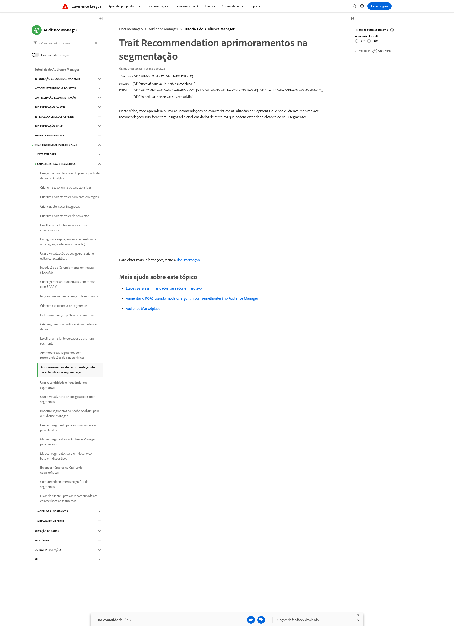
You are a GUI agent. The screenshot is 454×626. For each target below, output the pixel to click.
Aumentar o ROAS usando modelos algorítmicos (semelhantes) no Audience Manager (192, 298)
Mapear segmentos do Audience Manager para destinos (68, 441)
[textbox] (66, 43)
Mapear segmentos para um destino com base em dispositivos (67, 455)
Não (375, 40)
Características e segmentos (56, 164)
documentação (188, 259)
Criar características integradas (60, 206)
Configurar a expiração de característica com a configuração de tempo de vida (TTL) (69, 241)
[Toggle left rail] (101, 18)
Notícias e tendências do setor (55, 88)
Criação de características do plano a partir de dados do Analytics (70, 175)
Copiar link (384, 50)
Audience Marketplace (143, 308)
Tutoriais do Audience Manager (57, 69)
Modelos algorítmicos (52, 511)
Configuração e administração (55, 97)
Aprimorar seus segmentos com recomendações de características (62, 355)
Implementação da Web (50, 107)
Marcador (364, 50)
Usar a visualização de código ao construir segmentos (67, 399)
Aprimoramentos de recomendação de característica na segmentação (68, 369)
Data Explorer (46, 154)
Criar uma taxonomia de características (65, 187)
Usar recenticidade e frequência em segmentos (63, 385)
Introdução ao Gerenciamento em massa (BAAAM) (67, 270)
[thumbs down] (261, 620)
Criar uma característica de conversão (64, 216)
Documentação (131, 28)
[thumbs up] (251, 620)
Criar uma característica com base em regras (69, 197)
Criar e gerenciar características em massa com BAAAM (67, 284)
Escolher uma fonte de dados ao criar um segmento (67, 340)
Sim (363, 40)
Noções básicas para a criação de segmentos (69, 296)
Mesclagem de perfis (51, 520)
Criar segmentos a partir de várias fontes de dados (68, 326)
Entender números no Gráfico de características (61, 470)
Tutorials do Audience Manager (209, 28)
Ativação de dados (47, 531)
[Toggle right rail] (353, 18)
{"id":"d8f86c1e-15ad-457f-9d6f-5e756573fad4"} (162, 76)
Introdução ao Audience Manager (57, 79)
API (36, 559)
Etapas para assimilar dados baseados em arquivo (164, 288)
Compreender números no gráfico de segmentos (64, 484)
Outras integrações (48, 550)
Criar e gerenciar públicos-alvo (55, 145)
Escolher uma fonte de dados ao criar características (64, 227)
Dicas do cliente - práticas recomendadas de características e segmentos (69, 498)
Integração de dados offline (54, 116)
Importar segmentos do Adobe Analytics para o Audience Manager (69, 413)
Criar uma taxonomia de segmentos (63, 305)
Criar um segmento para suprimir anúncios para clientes (68, 427)
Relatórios (42, 540)
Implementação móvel (49, 126)
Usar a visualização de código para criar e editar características (67, 255)
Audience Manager (163, 28)
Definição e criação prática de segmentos (67, 315)
